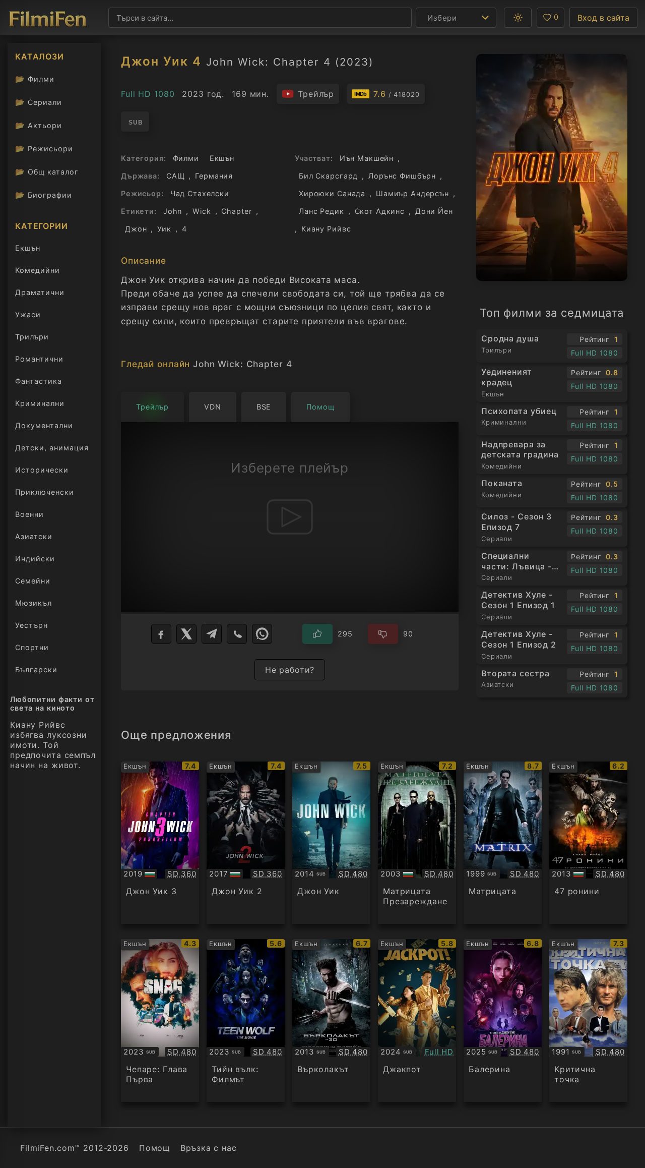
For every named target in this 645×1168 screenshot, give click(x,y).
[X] (186, 634)
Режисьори (44, 148)
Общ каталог (47, 172)
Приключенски (44, 492)
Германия (214, 175)
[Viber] (237, 634)
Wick (201, 211)
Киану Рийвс (326, 228)
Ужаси (28, 314)
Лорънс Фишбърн (402, 175)
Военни (29, 514)
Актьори (38, 125)
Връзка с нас (208, 1148)
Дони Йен (434, 211)
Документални (44, 425)
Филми (34, 79)
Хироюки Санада (332, 193)
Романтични (39, 359)
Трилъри (32, 338)
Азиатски (33, 536)
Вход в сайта (603, 18)
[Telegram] (212, 634)
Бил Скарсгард (328, 175)
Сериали (38, 102)
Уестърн (31, 625)
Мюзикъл (33, 603)
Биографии (43, 195)
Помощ (154, 1148)
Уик (164, 228)
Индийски (35, 558)
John (172, 211)
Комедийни (37, 270)
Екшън (27, 248)
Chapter (236, 211)
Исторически (42, 469)
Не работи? (290, 670)
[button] (518, 18)
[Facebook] (161, 634)
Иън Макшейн (367, 158)
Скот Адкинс (380, 211)
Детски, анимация (52, 447)
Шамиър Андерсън (412, 193)
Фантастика (38, 381)
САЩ (175, 175)
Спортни (32, 647)
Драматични (39, 292)
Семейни (32, 580)
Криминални (39, 403)
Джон (136, 228)
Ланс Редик (321, 211)
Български (36, 669)
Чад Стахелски (199, 193)
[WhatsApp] (262, 634)
